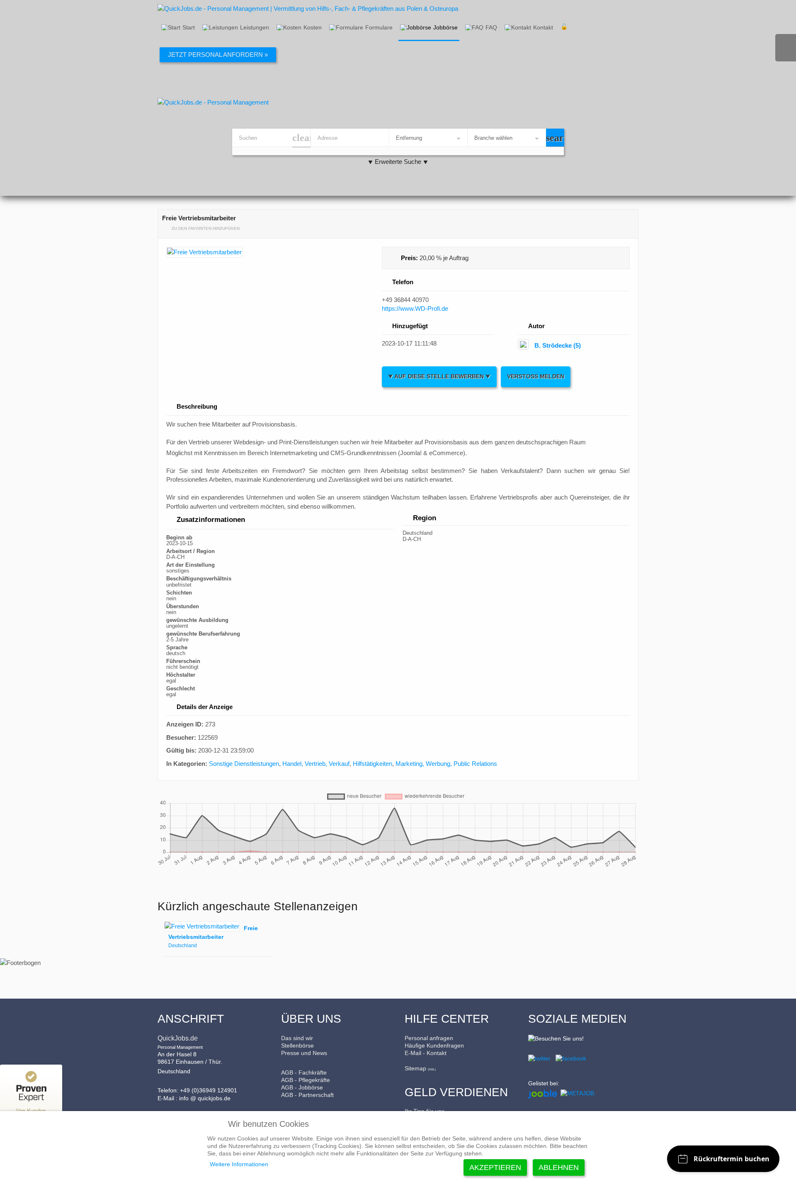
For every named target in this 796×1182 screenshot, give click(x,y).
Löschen (301, 138)
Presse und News (304, 1053)
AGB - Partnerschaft (307, 1095)
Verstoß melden (535, 376)
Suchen (555, 138)
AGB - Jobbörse (302, 1087)
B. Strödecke (557, 345)
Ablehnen (559, 1167)
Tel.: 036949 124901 (785, 47)
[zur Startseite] (398, 102)
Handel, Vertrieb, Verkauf (315, 763)
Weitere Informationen (239, 1164)
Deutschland (182, 945)
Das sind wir (297, 1038)
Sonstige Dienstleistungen (244, 763)
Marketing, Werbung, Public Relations (446, 763)
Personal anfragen (429, 1038)
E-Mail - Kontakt (426, 1053)
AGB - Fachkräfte (304, 1072)
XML (432, 1069)
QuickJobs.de (178, 1038)
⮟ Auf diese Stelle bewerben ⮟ (439, 376)
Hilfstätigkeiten (372, 763)
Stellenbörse (297, 1045)
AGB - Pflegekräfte (305, 1080)
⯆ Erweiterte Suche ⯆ (398, 161)
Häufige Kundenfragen (434, 1045)
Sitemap (415, 1068)
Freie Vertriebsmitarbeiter (213, 932)
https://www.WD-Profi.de (415, 308)
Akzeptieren (495, 1167)
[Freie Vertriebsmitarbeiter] (270, 254)
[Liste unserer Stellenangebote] (577, 1092)
